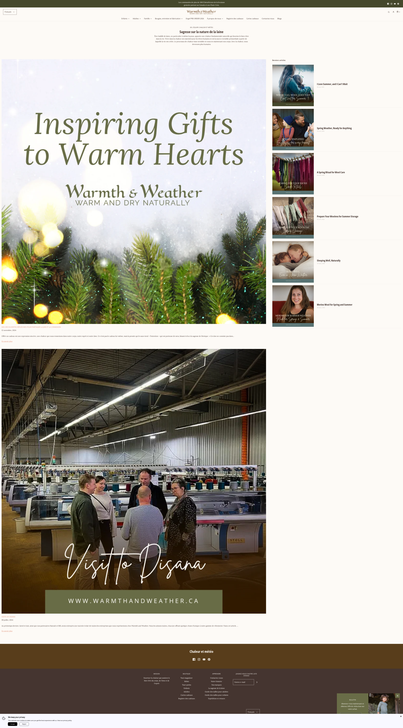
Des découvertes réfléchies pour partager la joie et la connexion (31, 327)
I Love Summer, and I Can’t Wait (332, 84)
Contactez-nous (268, 18)
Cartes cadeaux (252, 18)
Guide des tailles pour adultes (216, 692)
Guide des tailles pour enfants (216, 695)
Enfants (187, 688)
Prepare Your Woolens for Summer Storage (337, 216)
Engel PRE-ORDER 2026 (195, 18)
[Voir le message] (134, 191)
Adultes (187, 692)
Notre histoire (216, 681)
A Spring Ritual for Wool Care (331, 172)
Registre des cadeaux (234, 18)
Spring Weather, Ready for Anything (334, 128)
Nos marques (216, 685)
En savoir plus (7, 341)
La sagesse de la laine (216, 688)
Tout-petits (186, 685)
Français (8, 12)
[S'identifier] (393, 12)
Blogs (279, 18)
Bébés (186, 681)
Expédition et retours (216, 698)
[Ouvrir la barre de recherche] (389, 12)
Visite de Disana (8, 617)
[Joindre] (257, 682)
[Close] (401, 716)
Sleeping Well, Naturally (328, 260)
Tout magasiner (187, 678)
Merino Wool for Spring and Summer (334, 304)
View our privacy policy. (64, 720)
